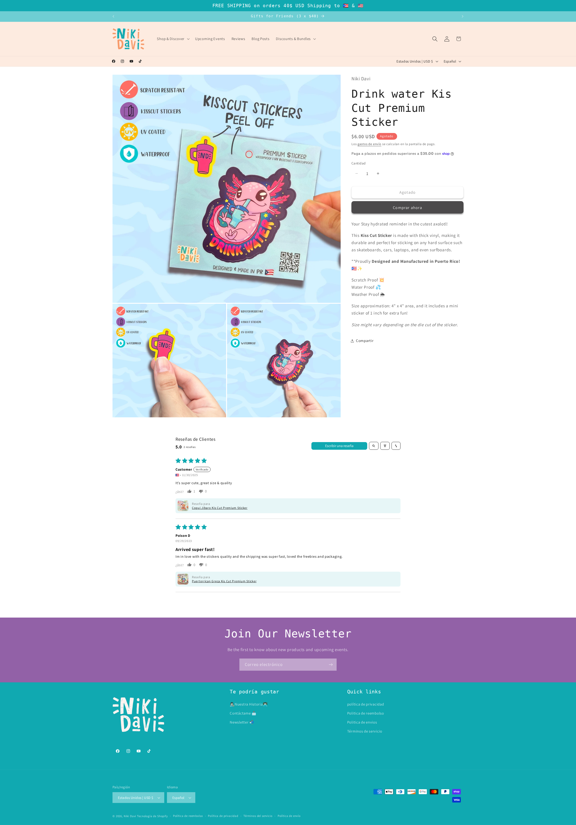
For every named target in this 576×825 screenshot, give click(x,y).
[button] (173, 39)
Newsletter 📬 (242, 722)
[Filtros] (385, 446)
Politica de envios (362, 722)
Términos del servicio (257, 816)
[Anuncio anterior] (113, 16)
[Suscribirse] (331, 665)
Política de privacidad (223, 816)
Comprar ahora (407, 207)
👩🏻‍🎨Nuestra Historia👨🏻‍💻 (249, 704)
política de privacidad (365, 704)
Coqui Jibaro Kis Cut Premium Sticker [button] (220, 508)
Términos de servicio (364, 731)
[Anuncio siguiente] (463, 16)
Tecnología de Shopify (152, 816)
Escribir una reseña (339, 445)
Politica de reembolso (365, 713)
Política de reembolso (188, 816)
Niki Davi (130, 816)
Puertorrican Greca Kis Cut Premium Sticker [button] (224, 581)
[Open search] (373, 446)
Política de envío (289, 816)
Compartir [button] (365, 340)
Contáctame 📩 (243, 713)
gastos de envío (369, 144)
